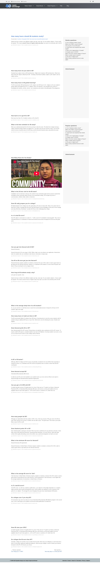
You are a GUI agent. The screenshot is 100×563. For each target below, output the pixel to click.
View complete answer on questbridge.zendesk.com (32, 392)
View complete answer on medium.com (29, 281)
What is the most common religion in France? (75, 53)
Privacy (84, 560)
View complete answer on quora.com (29, 503)
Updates (88, 560)
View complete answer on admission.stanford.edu (32, 435)
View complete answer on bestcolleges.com (30, 335)
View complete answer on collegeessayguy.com (31, 546)
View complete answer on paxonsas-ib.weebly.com (32, 222)
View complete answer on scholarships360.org (31, 366)
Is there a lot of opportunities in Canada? (74, 50)
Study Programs (51, 5)
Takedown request (16, 78)
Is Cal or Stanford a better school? (73, 42)
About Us (74, 560)
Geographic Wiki (25, 39)
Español (25, 1)
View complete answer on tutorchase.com (30, 255)
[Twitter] (93, 1)
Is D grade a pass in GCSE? (71, 52)
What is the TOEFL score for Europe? (73, 44)
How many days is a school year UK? (53, 551)
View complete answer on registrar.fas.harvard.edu (32, 380)
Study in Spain (28, 5)
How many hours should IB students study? (39, 39)
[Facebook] (90, 1)
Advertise (64, 560)
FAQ (61, 5)
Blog (68, 5)
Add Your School (16, 1)
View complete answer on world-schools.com (31, 492)
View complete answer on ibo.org (28, 78)
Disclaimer (79, 560)
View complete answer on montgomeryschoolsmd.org (32, 198)
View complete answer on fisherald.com (29, 311)
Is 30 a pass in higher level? (71, 56)
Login (9, 1)
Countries (19, 39)
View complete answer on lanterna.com (29, 323)
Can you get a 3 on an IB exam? (72, 45)
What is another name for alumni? (73, 55)
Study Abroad (39, 5)
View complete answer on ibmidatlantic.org (30, 210)
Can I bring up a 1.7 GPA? (17, 551)
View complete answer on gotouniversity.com (31, 449)
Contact (69, 560)
